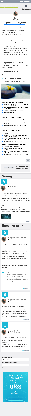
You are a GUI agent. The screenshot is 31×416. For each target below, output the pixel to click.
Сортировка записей (7, 357)
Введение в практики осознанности (11, 59)
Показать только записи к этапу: (9, 362)
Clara (8, 186)
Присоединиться (15, 399)
